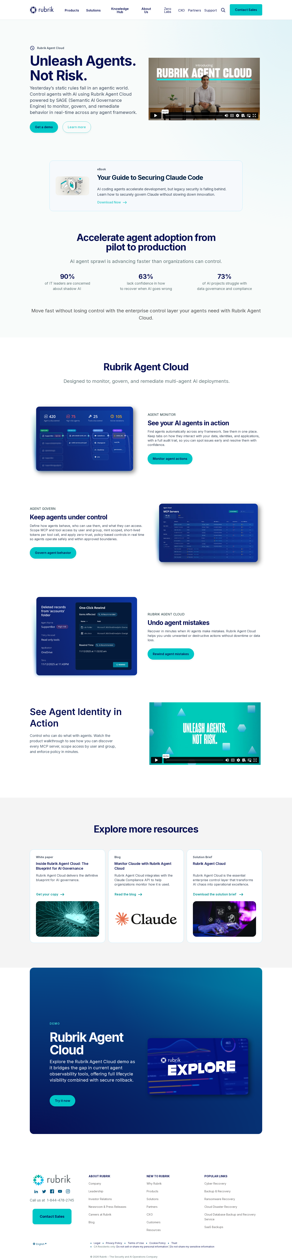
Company (95, 1183)
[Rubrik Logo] (42, 10)
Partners (194, 10)
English (40, 1244)
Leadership (96, 1191)
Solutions (153, 1199)
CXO (181, 10)
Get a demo (44, 127)
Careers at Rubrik (100, 1214)
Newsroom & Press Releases (107, 1206)
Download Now (109, 202)
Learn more (77, 127)
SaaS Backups (213, 1227)
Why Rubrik (154, 1183)
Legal (97, 1243)
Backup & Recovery (217, 1191)
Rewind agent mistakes (171, 654)
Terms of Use (136, 1243)
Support (210, 10)
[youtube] (60, 1191)
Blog (92, 1222)
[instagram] (68, 1191)
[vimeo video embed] (204, 89)
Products (152, 1191)
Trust (174, 1243)
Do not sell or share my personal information (142, 1246)
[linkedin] (36, 1191)
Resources (154, 1230)
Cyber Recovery (215, 1183)
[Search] (223, 10)
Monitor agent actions (170, 459)
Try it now (62, 1101)
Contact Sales (246, 10)
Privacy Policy (114, 1243)
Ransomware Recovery (219, 1199)
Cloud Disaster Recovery (220, 1206)
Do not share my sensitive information (192, 1246)
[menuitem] (72, 10)
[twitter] (44, 1191)
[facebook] (52, 1191)
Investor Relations (100, 1199)
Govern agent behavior (53, 553)
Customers (154, 1222)
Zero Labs (167, 10)
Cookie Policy (157, 1243)
